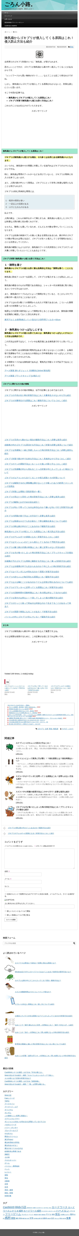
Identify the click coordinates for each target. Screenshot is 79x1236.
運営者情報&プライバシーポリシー (14, 22)
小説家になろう (65, 1214)
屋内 (72, 1214)
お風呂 (34, 1207)
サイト (7, 886)
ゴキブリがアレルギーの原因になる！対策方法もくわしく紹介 (32, 537)
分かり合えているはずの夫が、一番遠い (19, 705)
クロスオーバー (10, 1160)
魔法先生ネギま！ (11, 1145)
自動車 (7, 1181)
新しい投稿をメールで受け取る (18, 915)
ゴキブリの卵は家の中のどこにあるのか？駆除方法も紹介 (30, 526)
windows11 (29, 1207)
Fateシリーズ (10, 1098)
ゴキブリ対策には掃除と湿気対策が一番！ (23, 492)
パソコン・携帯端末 (12, 1166)
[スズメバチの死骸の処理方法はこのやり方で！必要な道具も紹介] (10, 796)
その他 (7, 1157)
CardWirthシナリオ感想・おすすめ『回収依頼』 (22, 1081)
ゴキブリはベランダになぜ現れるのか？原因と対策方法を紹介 (32, 572)
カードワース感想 (32, 1211)
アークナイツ (10, 1104)
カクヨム (46, 1207)
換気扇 (55, 729)
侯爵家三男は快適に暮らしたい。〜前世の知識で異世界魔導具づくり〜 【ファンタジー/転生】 (35, 718)
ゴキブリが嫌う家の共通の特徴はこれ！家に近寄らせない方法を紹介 (35, 547)
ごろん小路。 (20, 4)
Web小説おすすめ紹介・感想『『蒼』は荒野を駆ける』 (25, 1084)
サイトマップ (8, 16)
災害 (6, 1184)
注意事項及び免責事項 (11, 25)
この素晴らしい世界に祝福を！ (16, 1116)
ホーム (6, 12)
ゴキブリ (41, 729)
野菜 (61, 1218)
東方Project (9, 1139)
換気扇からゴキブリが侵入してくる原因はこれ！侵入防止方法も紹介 (35, 532)
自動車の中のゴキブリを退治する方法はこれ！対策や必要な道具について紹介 (39, 445)
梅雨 (23, 1218)
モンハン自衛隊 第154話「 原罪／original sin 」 (23, 707)
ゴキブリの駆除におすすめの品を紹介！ (22, 502)
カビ (50, 1207)
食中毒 (64, 1218)
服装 (17, 1218)
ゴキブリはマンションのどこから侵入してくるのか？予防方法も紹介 (35, 542)
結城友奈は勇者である (13, 1151)
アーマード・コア (11, 1107)
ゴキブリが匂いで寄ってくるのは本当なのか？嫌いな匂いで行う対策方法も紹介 (38, 688)
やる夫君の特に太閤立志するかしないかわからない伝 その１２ (27, 720)
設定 (52, 1218)
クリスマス (45, 1211)
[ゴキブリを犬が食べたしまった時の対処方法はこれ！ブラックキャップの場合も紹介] (10, 811)
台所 (46, 729)
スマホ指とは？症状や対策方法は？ (18, 1078)
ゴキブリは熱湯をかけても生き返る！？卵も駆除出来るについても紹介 (36, 521)
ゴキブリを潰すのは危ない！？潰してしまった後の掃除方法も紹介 (34, 598)
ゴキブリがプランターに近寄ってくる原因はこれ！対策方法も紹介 (34, 587)
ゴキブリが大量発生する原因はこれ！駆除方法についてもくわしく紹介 (36, 400)
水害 (28, 1218)
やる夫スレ (9, 1133)
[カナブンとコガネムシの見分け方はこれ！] (10, 747)
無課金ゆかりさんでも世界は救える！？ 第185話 (23, 713)
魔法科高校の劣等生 (12, 1142)
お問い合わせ (8, 19)
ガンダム (8, 1113)
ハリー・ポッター (11, 1127)
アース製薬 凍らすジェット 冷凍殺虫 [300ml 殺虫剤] (27, 371)
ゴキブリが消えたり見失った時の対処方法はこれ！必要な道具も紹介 (35, 497)
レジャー (8, 1172)
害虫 (71, 47)
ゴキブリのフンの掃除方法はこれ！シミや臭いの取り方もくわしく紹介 (36, 464)
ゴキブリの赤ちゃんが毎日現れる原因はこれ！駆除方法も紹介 (32, 577)
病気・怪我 (9, 1193)
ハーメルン (62, 1210)
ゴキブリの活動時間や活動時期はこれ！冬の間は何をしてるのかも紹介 (36, 593)
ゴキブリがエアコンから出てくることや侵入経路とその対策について (35, 478)
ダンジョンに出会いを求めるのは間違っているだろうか (25, 1122)
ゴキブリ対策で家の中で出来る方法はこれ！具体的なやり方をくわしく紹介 (38, 459)
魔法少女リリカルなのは (14, 1148)
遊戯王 (7, 1154)
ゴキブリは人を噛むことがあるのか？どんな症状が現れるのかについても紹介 (39, 582)
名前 (7, 871)
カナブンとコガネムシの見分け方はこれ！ (33, 743)
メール (8, 879)
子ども (48, 1214)
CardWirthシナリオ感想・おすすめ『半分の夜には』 (24, 1072)
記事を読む (19, 754)
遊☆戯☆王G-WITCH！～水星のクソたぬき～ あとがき (24, 724)
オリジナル (9, 1110)
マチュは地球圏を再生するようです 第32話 (21, 711)
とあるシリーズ (10, 1125)
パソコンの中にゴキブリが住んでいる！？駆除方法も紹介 (30, 617)
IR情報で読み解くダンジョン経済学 (19, 709)
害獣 (6, 1175)
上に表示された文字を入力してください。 (20, 903)
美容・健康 (9, 1190)
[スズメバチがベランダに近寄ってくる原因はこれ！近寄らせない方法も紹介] (10, 780)
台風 (39, 1214)
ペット (7, 1169)
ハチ (54, 1211)
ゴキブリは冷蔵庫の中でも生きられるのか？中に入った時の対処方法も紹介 (38, 566)
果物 (20, 1218)
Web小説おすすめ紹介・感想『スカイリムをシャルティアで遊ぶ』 (29, 1075)
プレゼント (25, 1214)
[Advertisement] (39, 127)
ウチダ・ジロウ (67, 729)
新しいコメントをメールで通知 (18, 911)
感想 (8, 1217)
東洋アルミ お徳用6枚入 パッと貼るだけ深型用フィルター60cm (32, 320)
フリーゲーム (13, 1214)
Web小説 (8, 1095)
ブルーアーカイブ (11, 1130)
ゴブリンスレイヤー (12, 1119)
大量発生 (43, 1214)
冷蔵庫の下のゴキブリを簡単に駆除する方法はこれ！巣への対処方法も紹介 (38, 561)
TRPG (7, 1101)
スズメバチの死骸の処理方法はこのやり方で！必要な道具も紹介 (43, 792)
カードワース (60, 1207)
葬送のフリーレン (11, 1136)
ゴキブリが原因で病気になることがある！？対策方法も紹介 (31, 612)
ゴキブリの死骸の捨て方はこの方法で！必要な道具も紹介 (30, 516)
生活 (6, 1187)
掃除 (13, 1218)
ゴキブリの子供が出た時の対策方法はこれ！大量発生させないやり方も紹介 (38, 395)
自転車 (49, 1218)
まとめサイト (39, 1207)
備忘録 (36, 1214)
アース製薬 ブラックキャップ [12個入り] (22, 376)
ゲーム (7, 1163)
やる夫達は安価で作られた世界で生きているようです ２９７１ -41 (28, 722)
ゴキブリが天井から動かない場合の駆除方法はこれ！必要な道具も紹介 (36, 440)
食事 (68, 1218)
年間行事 (8, 1196)
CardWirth (9, 1207)
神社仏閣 (37, 1218)
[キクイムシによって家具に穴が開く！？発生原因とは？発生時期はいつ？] (10, 763)
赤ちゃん (57, 1218)
